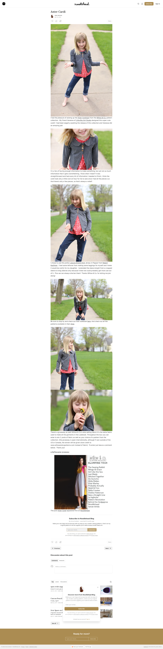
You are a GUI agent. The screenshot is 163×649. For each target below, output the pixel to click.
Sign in (158, 4)
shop (72, 324)
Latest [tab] (57, 582)
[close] (97, 587)
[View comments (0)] (56, 21)
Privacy (23, 646)
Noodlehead (85, 511)
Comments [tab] (55, 560)
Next (107, 548)
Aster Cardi (62, 511)
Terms (26, 646)
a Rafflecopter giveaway (60, 452)
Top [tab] (53, 582)
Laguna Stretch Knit (77, 263)
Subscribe (149, 4)
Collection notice (33, 646)
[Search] (138, 3)
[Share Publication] (142, 3)
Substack (146, 646)
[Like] (52, 21)
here (89, 321)
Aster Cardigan (83, 118)
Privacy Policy (94, 614)
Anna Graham (58, 15)
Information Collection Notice (81, 614)
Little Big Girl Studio (83, 120)
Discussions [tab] (63, 582)
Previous (57, 548)
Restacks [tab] (61, 560)
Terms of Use (89, 612)
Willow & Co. (101, 118)
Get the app (88, 646)
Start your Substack (78, 646)
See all (54, 623)
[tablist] (58, 560)
